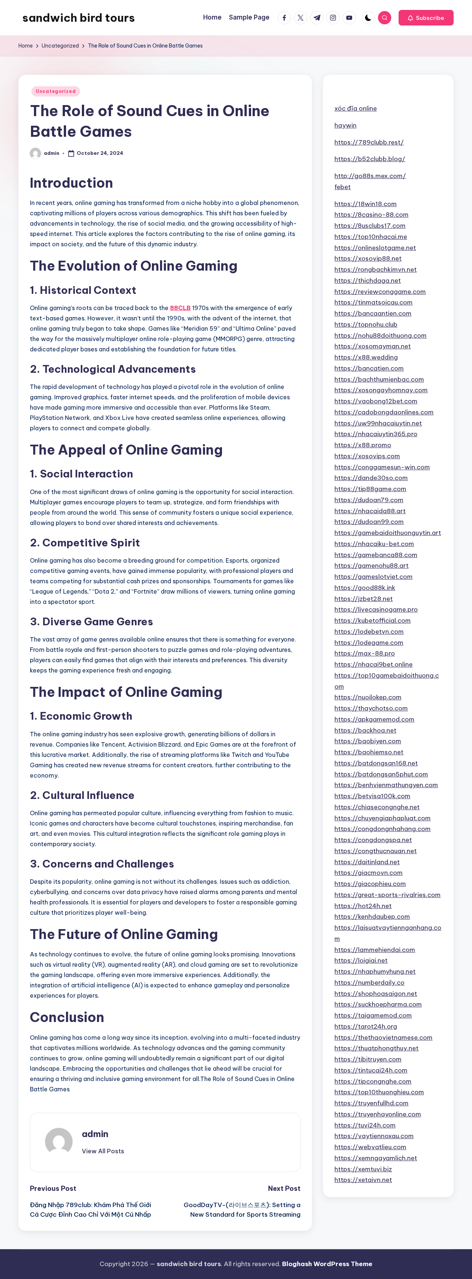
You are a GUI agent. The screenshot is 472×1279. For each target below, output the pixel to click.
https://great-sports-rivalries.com (387, 894)
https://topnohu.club (366, 324)
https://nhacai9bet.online (373, 664)
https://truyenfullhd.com (371, 1103)
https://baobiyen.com (367, 741)
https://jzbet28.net (363, 598)
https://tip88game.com (370, 488)
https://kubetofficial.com (372, 620)
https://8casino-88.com (371, 215)
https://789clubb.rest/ (369, 142)
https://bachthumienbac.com (379, 379)
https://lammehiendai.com (374, 949)
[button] (426, 17)
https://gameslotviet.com (373, 576)
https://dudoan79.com (368, 500)
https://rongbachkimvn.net (375, 269)
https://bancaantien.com (373, 313)
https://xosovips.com (367, 456)
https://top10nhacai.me (370, 236)
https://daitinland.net (367, 862)
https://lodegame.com (368, 642)
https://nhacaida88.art (370, 511)
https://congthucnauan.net (375, 851)
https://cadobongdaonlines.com (384, 412)
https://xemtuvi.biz (363, 1169)
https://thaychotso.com (371, 708)
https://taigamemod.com (373, 1015)
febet (342, 187)
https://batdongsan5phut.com (381, 774)
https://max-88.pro (364, 653)
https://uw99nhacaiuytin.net (378, 423)
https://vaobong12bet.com (375, 401)
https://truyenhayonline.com (377, 1114)
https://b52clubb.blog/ (369, 159)
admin (95, 1133)
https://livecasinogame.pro (376, 609)
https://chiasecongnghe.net (377, 807)
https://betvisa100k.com (372, 796)
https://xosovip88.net (368, 258)
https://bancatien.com (369, 368)
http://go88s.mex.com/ (370, 175)
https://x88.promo (362, 445)
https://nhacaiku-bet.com (374, 543)
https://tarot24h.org (365, 1026)
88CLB (180, 308)
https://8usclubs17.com (370, 225)
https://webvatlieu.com (370, 1147)
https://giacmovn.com (368, 873)
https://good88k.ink (364, 587)
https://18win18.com (365, 203)
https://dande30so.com (371, 478)
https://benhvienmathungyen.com (386, 785)
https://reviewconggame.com (380, 291)
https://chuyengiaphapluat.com (382, 818)
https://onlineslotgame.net (375, 247)
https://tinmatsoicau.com (373, 302)
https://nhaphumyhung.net (375, 971)
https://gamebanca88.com (375, 554)
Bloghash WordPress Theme (327, 1264)
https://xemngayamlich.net (375, 1158)
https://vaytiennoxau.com (374, 1136)
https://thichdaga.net (367, 280)
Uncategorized (56, 91)
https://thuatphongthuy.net (376, 1048)
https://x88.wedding (366, 357)
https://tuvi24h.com (365, 1125)
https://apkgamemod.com (374, 719)
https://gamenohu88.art (371, 566)
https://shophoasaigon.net (375, 993)
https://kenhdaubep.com (372, 917)
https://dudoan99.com (369, 522)
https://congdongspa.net (373, 839)
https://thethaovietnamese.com (383, 1037)
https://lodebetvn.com (369, 631)
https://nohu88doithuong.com (380, 335)
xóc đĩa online (355, 108)
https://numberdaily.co (369, 982)
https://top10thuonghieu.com (379, 1092)
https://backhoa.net (365, 730)
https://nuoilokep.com (368, 697)
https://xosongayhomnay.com (381, 390)
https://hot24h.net (363, 905)
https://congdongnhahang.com (382, 829)
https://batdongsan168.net (376, 763)
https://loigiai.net (361, 960)
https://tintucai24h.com (370, 1070)
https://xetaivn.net (363, 1180)
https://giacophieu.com (370, 883)
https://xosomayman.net (372, 346)
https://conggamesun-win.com (382, 467)
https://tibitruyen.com (368, 1059)
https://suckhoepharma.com (378, 1004)
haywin (345, 125)
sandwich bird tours (78, 18)
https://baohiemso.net (368, 752)
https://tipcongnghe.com (373, 1081)
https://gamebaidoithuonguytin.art (387, 532)
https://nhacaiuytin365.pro (375, 434)
